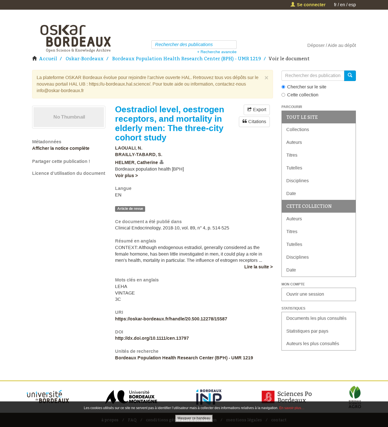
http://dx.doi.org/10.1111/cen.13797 (152, 338)
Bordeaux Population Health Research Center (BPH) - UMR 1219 (186, 58)
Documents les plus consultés (316, 318)
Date (291, 193)
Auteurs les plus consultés (312, 343)
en (342, 4)
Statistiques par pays (307, 331)
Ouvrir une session (305, 294)
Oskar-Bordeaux (85, 58)
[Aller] (233, 44)
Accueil (48, 58)
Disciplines (297, 180)
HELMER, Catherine (136, 162)
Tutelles (294, 167)
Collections (297, 129)
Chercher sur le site (306, 86)
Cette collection (302, 94)
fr (335, 4)
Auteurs (294, 142)
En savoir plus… (291, 408)
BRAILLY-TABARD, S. (138, 154)
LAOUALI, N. (128, 148)
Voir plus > (126, 175)
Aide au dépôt (342, 45)
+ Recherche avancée (217, 51)
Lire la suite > (258, 266)
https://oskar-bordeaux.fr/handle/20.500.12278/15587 (171, 318)
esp (352, 4)
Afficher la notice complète (60, 148)
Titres (291, 155)
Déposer (316, 45)
